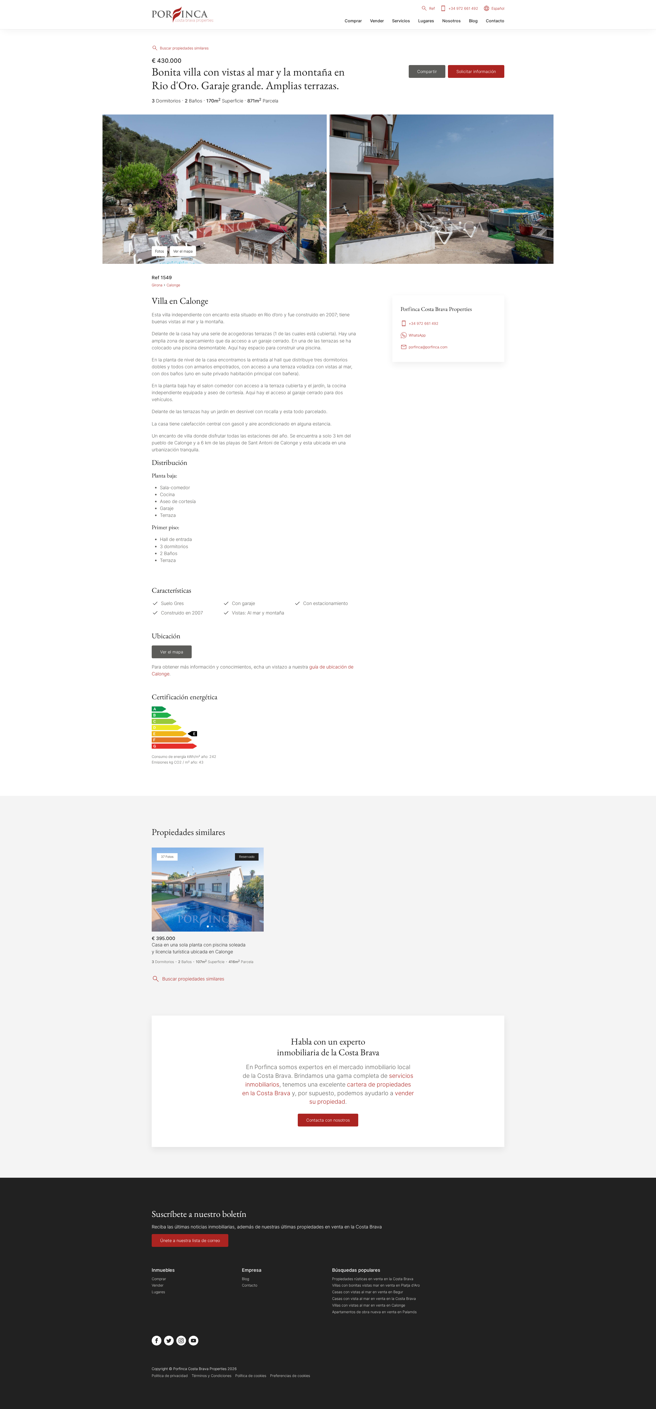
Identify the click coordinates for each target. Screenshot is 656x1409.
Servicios (401, 20)
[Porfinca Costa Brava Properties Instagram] (181, 1340)
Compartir (427, 71)
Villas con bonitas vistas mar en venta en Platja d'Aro (376, 1285)
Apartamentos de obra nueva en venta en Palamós (374, 1312)
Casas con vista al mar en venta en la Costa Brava (374, 1298)
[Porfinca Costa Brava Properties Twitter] (169, 1340)
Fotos (159, 251)
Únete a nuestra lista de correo (190, 1240)
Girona (157, 285)
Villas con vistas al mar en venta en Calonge (368, 1305)
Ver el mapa (183, 251)
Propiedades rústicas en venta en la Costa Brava (372, 1279)
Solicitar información (476, 71)
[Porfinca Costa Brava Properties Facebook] (156, 1340)
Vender (377, 20)
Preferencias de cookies (290, 1375)
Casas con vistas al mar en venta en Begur (367, 1292)
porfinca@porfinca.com (428, 347)
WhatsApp (417, 335)
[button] (161, 889)
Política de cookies (250, 1375)
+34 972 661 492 (463, 8)
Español (497, 8)
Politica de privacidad (170, 1375)
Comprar (353, 20)
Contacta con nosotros (328, 1120)
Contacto (495, 20)
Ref (432, 8)
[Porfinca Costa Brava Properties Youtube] (193, 1340)
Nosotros (451, 20)
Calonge (173, 285)
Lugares (426, 20)
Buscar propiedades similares (184, 48)
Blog (473, 20)
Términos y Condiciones (211, 1375)
